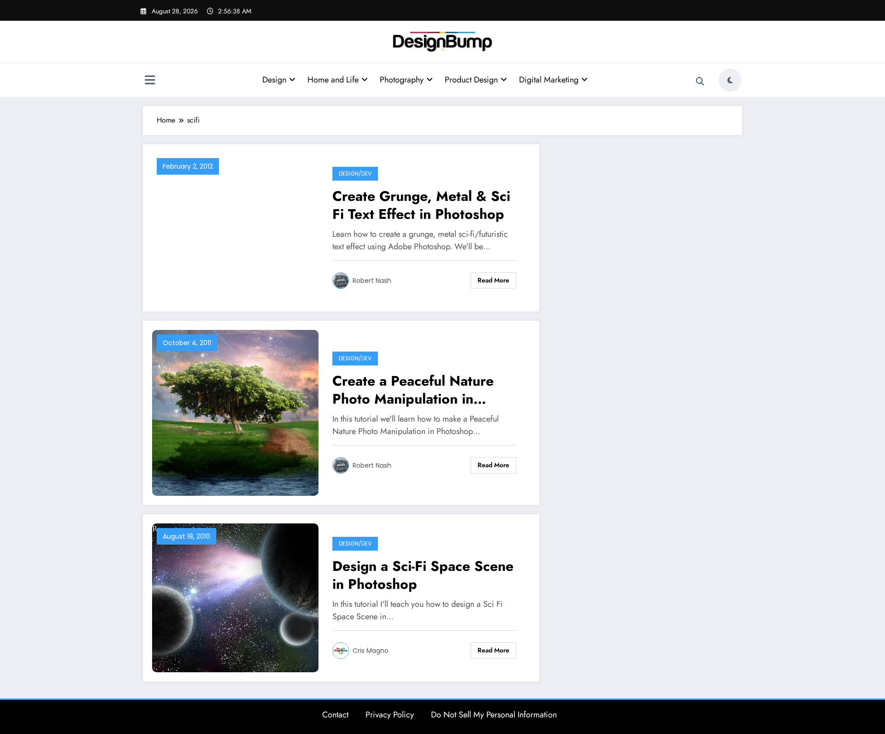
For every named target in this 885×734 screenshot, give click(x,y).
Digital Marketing (548, 80)
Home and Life (333, 80)
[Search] (700, 81)
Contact (335, 715)
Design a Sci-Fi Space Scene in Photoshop (422, 575)
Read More (493, 280)
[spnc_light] (730, 80)
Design (274, 80)
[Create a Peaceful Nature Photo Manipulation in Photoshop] (235, 412)
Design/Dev (355, 173)
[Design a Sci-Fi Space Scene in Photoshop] (235, 597)
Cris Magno (371, 650)
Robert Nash (372, 280)
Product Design (471, 80)
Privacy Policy (390, 715)
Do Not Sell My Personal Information (494, 715)
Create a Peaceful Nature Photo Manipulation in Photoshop (413, 390)
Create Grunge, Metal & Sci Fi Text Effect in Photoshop (421, 205)
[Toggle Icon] (150, 81)
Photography (402, 80)
